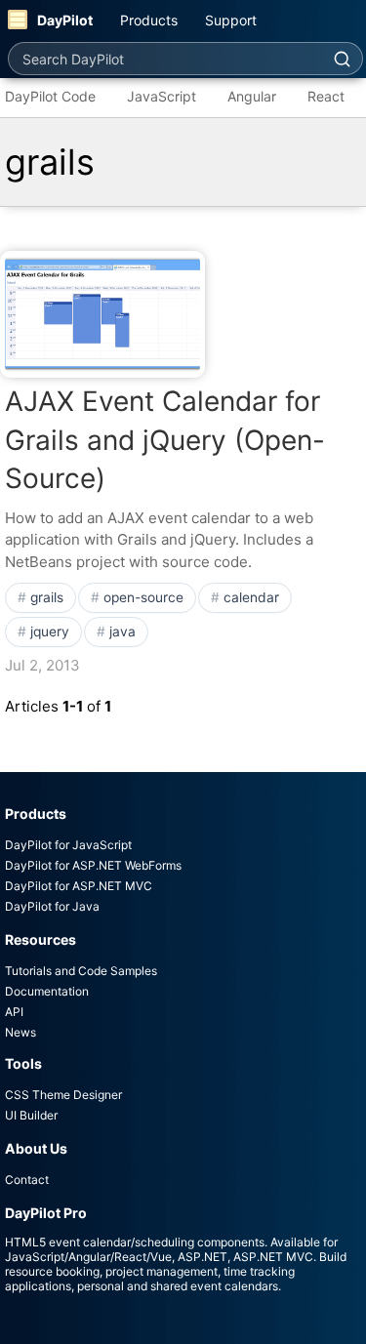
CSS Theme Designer (63, 1094)
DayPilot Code (50, 96)
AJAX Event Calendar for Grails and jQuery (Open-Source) (165, 439)
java (122, 631)
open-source (143, 597)
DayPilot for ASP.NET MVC (78, 885)
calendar (251, 597)
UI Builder (31, 1115)
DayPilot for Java (52, 906)
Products (149, 20)
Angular (251, 96)
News (20, 1032)
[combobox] (165, 58)
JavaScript (161, 96)
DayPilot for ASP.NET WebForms (93, 865)
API (14, 1011)
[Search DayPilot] (341, 58)
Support (231, 20)
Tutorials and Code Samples (81, 970)
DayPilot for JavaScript (68, 844)
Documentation (47, 991)
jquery (49, 631)
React (326, 96)
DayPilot (65, 20)
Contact (27, 1179)
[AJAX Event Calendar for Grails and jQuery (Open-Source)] (102, 314)
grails (46, 597)
